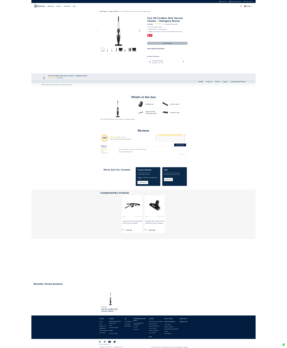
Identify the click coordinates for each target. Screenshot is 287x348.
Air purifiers (127, 323)
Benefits (201, 81)
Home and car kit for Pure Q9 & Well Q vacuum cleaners (132, 222)
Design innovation (168, 326)
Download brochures (154, 326)
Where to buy (184, 321)
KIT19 (124, 216)
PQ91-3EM (104, 307)
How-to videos (152, 328)
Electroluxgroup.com (104, 344)
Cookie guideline (178, 347)
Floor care (136, 329)
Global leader (167, 333)
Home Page (103, 11)
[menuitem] (50, 6)
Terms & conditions (156, 347)
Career (166, 331)
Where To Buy (249, 1)
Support (59, 6)
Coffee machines (103, 330)
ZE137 (146, 216)
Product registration (154, 330)
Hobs (100, 323)
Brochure (157, 62)
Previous (98, 30)
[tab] (103, 50)
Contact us (224, 1)
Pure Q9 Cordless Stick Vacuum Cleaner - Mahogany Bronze (109, 310)
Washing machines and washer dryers (115, 322)
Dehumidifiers (128, 326)
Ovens (101, 321)
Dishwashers (102, 332)
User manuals (152, 332)
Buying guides (168, 318)
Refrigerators (102, 328)
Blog (74, 6)
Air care (135, 327)
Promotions (67, 6)
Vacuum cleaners (113, 11)
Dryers (110, 325)
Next (138, 30)
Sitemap (186, 347)
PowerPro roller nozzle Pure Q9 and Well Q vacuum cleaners (154, 222)
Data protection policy (167, 347)
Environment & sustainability (171, 329)
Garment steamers (113, 327)
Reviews (217, 81)
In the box (209, 81)
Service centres (153, 323)
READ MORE (168, 179)
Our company (167, 324)
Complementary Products (238, 81)
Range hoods (102, 326)
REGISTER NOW (143, 182)
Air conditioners (128, 321)
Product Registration (236, 1)
